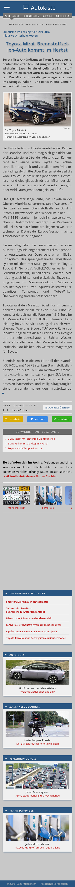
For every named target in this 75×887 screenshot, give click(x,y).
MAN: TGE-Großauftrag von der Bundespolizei (33, 625)
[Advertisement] (37, 548)
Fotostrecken (31, 15)
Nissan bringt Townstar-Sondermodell (29, 618)
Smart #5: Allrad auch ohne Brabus (27, 601)
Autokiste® (29, 883)
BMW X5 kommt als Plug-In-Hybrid (28, 443)
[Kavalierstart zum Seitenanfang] (66, 878)
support (39, 419)
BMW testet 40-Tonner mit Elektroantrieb (31, 438)
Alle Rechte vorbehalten (54, 883)
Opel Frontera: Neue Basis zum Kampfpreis (31, 631)
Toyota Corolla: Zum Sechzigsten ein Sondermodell (36, 638)
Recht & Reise (63, 15)
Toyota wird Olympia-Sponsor (25, 448)
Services (47, 15)
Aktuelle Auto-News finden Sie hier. (32, 476)
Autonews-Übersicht (58, 407)
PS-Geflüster (11, 15)
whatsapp (63, 419)
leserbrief (14, 419)
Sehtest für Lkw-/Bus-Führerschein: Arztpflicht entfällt (25, 610)
